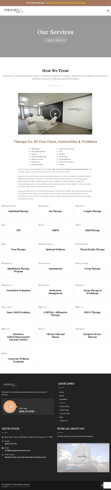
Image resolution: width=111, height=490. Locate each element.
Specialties (63, 399)
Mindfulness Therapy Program (18, 270)
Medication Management (55, 292)
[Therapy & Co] (14, 11)
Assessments (55, 268)
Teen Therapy (18, 249)
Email (7, 448)
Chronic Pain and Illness (55, 335)
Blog (61, 417)
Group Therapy (92, 268)
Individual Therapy (18, 211)
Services (63, 403)
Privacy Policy (64, 406)
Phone (7, 441)
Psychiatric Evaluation (18, 290)
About (62, 396)
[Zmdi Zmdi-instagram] (102, 485)
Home (50, 40)
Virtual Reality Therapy (92, 249)
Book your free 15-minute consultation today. (66, 3)
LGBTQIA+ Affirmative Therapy (55, 314)
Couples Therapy (92, 211)
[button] (55, 113)
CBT (18, 230)
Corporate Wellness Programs (18, 360)
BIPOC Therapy (92, 312)
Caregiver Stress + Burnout (92, 335)
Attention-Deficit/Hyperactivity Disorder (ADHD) (18, 337)
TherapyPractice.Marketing (19, 487)
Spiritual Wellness (55, 249)
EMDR (55, 230)
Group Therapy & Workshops (92, 292)
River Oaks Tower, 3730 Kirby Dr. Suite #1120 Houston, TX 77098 (29, 437)
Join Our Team (65, 414)
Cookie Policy (64, 410)
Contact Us (64, 421)
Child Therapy (92, 230)
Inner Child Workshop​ (18, 312)
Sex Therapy (55, 211)
